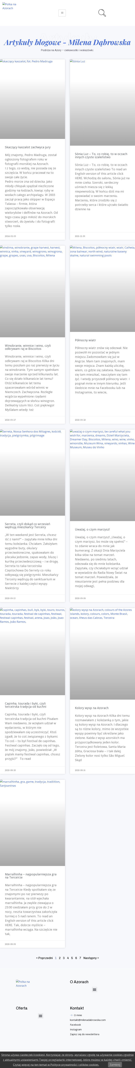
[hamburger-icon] (62, 13)
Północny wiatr (85, 340)
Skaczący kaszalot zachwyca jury (28, 147)
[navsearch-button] (101, 12)
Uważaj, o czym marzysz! (92, 529)
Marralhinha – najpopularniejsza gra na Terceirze (30, 875)
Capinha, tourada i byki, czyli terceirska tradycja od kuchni (25, 704)
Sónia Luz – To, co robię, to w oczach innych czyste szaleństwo (101, 155)
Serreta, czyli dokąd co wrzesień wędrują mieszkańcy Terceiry (27, 525)
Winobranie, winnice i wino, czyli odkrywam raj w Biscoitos (28, 347)
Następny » (91, 958)
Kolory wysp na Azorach (91, 708)
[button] (94, 989)
